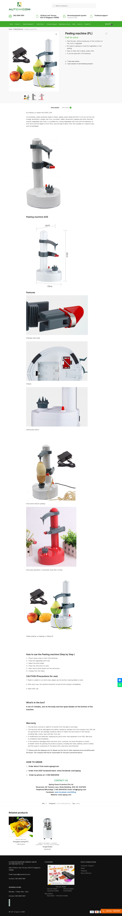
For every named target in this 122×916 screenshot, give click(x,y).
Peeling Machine (18, 29)
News (83, 868)
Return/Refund (86, 873)
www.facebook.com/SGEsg (65, 792)
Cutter (58, 803)
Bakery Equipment (44, 843)
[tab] (55, 106)
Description (55, 107)
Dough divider (54, 844)
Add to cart (47, 853)
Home (10, 29)
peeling (78, 803)
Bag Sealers (49, 894)
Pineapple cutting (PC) (20, 842)
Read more (20, 853)
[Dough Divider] (48, 829)
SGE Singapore (16, 912)
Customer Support (87, 866)
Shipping (84, 871)
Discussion (65, 107)
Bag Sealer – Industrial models (57, 896)
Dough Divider (47, 847)
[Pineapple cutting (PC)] (21, 827)
